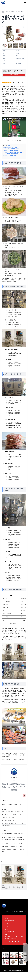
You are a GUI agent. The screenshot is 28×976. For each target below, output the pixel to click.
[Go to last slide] (4, 34)
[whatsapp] (18, 941)
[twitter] (15, 941)
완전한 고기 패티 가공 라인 (19, 692)
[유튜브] (9, 941)
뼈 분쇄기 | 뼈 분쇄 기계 (8, 820)
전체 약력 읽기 (14, 790)
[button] (10, 45)
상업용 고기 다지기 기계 (8, 817)
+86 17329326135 (9, 920)
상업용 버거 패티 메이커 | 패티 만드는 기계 (12, 812)
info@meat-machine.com (12, 926)
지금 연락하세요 (14, 75)
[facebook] (12, 941)
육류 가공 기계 (7, 11)
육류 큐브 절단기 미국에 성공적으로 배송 (12, 846)
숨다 (9, 145)
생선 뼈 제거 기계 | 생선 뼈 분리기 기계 (11, 814)
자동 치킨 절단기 (6, 826)
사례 (3, 803)
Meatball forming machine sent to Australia (14, 844)
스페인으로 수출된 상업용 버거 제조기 (11, 804)
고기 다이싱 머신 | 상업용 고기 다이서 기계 (12, 823)
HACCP (10, 404)
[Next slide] (24, 34)
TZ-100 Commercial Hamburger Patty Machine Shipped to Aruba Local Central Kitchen (13, 839)
